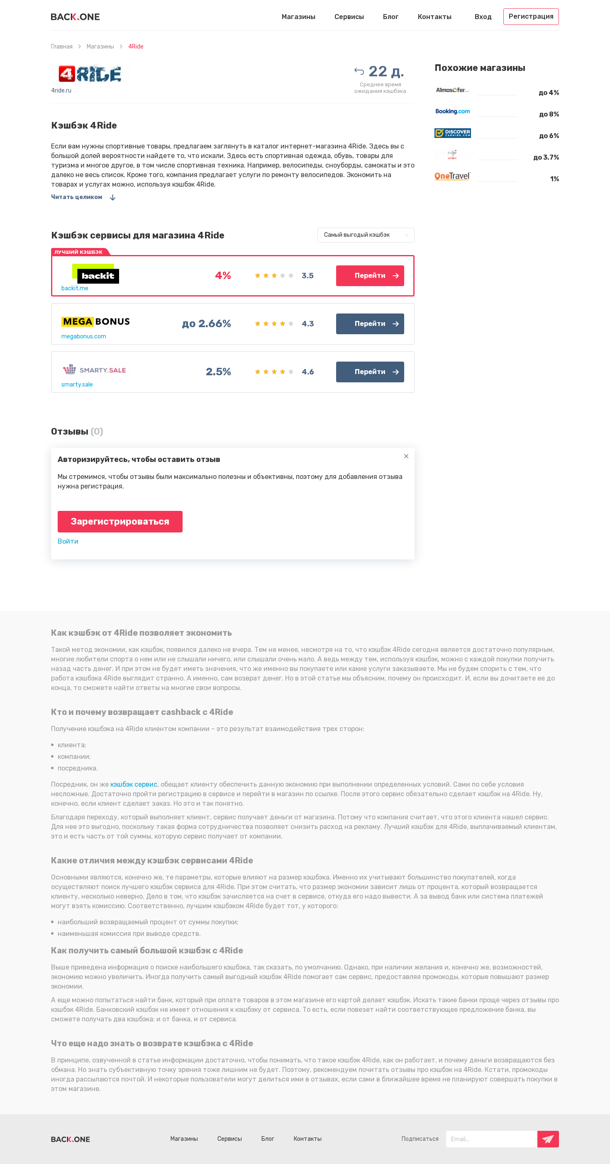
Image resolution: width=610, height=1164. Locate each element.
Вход (483, 17)
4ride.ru (61, 90)
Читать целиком (76, 197)
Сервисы (349, 17)
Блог (391, 17)
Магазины (298, 17)
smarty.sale (77, 384)
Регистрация (531, 16)
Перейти (370, 275)
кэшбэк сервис (133, 784)
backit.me (74, 288)
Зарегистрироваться (120, 521)
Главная (62, 46)
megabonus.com (83, 336)
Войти (68, 541)
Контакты (434, 17)
